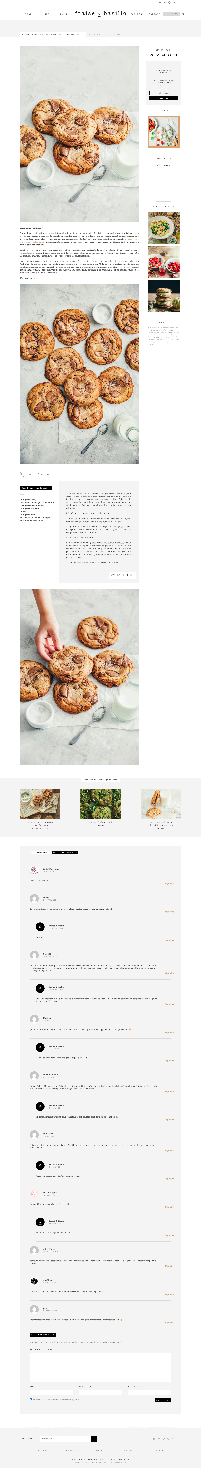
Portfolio (129, 1450)
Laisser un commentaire (65, 852)
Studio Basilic (88, 1462)
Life (46, 14)
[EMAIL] (179, 2)
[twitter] (127, 575)
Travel (64, 14)
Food (28, 14)
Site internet (135, 1386)
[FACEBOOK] (160, 2)
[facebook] (123, 575)
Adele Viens (49, 1249)
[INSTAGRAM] (174, 2)
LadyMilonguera (51, 869)
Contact (154, 14)
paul (45, 1308)
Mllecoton (48, 1134)
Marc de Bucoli (50, 1075)
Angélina (47, 1280)
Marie (46, 897)
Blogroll (100, 1450)
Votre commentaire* (41, 1349)
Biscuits (93, 35)
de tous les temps (36, 242)
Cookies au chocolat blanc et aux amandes (161, 825)
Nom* (33, 1386)
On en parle (43, 1450)
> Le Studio (172, 14)
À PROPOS (71, 1450)
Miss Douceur (50, 1193)
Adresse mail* (86, 1386)
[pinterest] (131, 575)
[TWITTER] (165, 2)
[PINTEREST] (169, 2)
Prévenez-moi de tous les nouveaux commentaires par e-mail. (57, 1400)
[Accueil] (100, 16)
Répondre (169, 884)
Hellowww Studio (118, 1462)
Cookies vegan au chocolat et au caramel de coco (41, 825)
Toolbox (136, 14)
